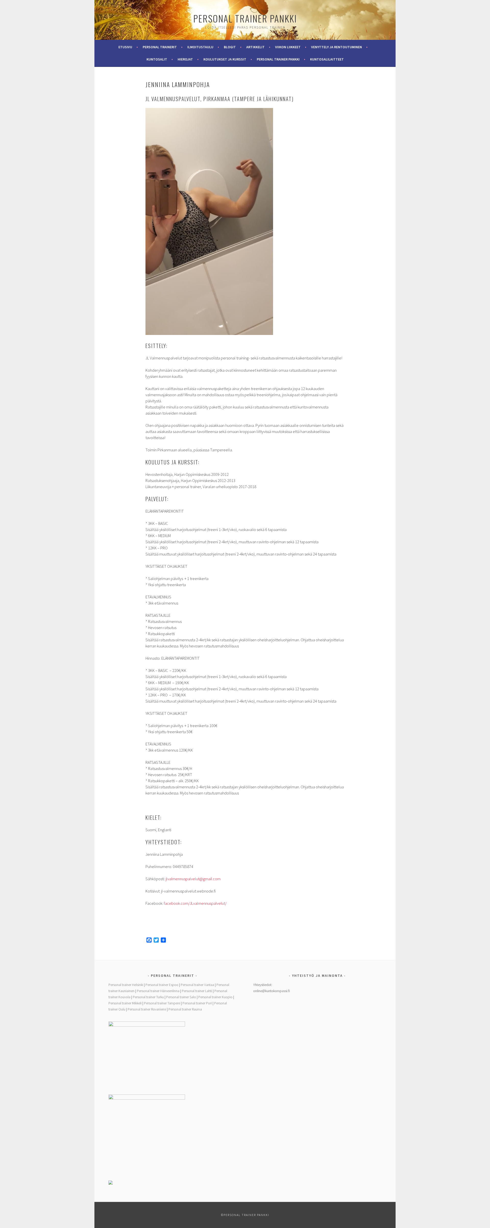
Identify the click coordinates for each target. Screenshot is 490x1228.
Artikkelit (255, 47)
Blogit (230, 47)
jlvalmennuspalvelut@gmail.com (193, 878)
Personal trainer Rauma (185, 1009)
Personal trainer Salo (181, 997)
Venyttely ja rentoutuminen (336, 47)
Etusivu (125, 47)
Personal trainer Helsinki (125, 984)
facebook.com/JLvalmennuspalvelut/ (195, 903)
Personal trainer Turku (148, 997)
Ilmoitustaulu (200, 47)
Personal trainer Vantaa (197, 984)
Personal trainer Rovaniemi (147, 1009)
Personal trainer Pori (197, 1003)
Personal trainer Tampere (162, 1003)
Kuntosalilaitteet (327, 59)
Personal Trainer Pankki (245, 18)
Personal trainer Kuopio (215, 997)
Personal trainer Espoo (161, 984)
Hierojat (185, 59)
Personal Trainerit (160, 47)
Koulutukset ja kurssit (224, 59)
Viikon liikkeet (288, 47)
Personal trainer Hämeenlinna (158, 991)
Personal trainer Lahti (197, 991)
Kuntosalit (156, 59)
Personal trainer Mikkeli (125, 1003)
